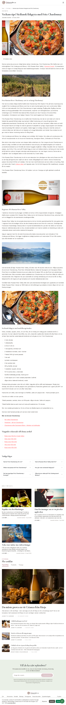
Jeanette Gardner (6, 17)
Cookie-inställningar (59, 697)
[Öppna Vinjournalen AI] (62, 701)
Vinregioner (28, 696)
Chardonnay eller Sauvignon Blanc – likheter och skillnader (22, 425)
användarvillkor (11, 703)
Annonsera (10, 696)
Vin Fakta (8, 8)
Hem (3, 8)
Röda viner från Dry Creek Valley (14, 436)
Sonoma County (49, 66)
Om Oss (3, 697)
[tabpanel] (33, 612)
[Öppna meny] (63, 2)
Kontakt (16, 696)
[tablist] (33, 565)
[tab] (5, 565)
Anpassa (44, 701)
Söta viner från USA (10, 439)
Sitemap (21, 696)
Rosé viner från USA (11, 447)
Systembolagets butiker (46, 697)
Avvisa (52, 701)
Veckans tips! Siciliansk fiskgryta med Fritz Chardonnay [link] (26, 8)
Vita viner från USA (10, 444)
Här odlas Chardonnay (11, 419)
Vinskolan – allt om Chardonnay (14, 422)
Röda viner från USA (11, 442)
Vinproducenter (36, 696)
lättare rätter (20, 164)
